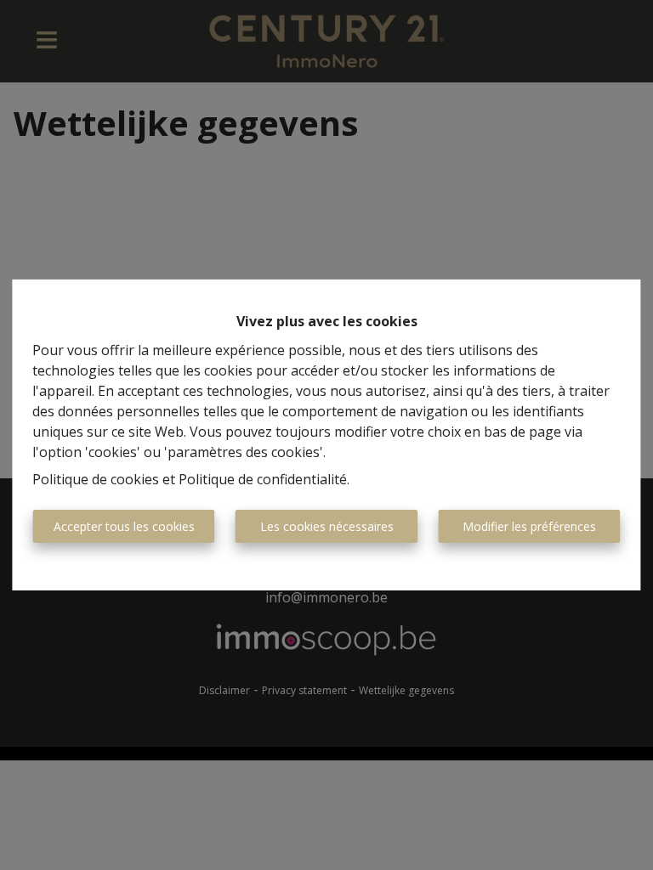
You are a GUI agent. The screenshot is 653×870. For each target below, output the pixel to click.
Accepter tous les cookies (124, 526)
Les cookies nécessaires (327, 526)
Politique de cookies (95, 479)
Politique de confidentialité (263, 479)
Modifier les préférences (529, 526)
